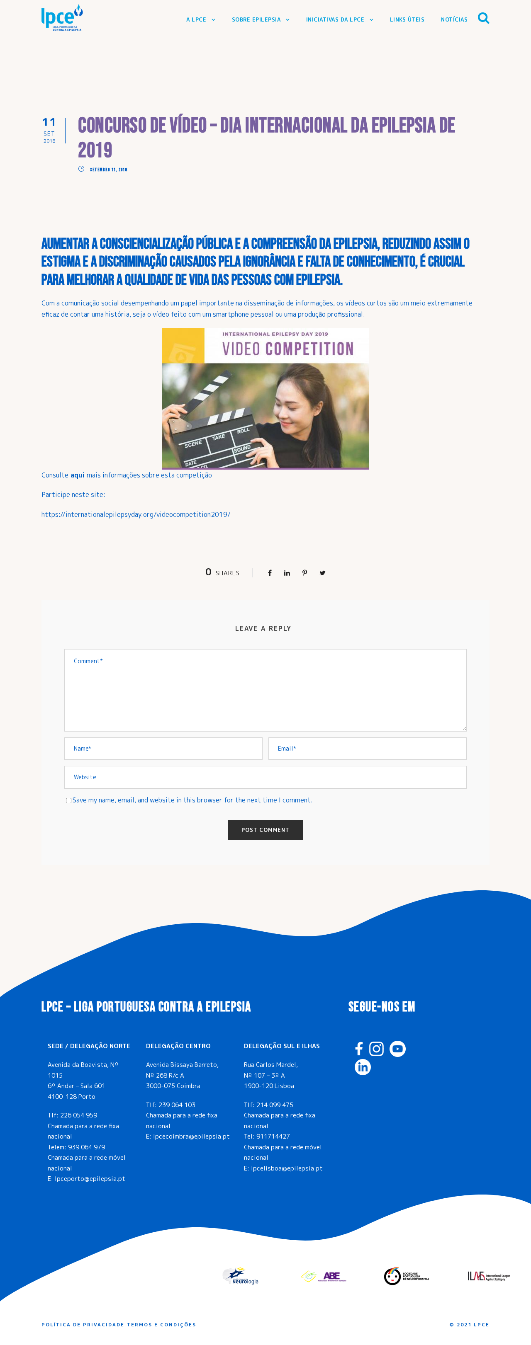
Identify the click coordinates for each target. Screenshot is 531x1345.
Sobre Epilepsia (256, 19)
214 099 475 (274, 1104)
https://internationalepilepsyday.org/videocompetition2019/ (136, 514)
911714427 (273, 1136)
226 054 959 (78, 1115)
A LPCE (196, 19)
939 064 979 (86, 1147)
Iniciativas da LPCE (335, 19)
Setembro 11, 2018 (108, 169)
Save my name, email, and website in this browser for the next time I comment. (193, 800)
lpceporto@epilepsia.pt (90, 1178)
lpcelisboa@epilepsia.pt (287, 1168)
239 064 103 (176, 1104)
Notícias (454, 19)
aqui (79, 475)
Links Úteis (407, 19)
